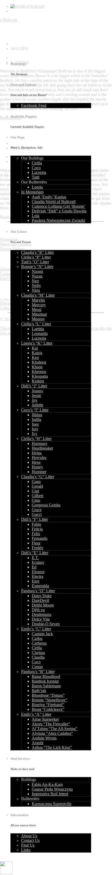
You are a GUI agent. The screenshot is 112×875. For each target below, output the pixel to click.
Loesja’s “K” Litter (36, 343)
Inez (35, 424)
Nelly (36, 285)
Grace (37, 509)
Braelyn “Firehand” (48, 704)
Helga (37, 453)
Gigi (35, 491)
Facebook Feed (33, 105)
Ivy (34, 433)
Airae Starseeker (45, 719)
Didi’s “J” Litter (34, 386)
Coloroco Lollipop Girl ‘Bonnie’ (58, 206)
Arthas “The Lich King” (52, 747)
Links (25, 850)
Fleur (36, 543)
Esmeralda (40, 586)
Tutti (35, 177)
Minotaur (39, 314)
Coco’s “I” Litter (34, 410)
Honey (37, 467)
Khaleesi (39, 362)
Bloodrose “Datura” (48, 695)
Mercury (39, 305)
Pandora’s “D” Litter (38, 591)
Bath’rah (39, 690)
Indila (36, 419)
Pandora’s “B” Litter (38, 671)
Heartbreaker (42, 448)
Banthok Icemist (45, 681)
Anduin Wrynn (44, 738)
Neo (35, 281)
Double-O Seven (46, 624)
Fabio (36, 524)
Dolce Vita (40, 619)
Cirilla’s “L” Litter (36, 324)
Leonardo (40, 333)
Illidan (37, 415)
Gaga (36, 481)
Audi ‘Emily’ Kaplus (49, 197)
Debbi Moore (43, 605)
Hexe (36, 462)
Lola (35, 215)
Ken (35, 357)
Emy (36, 581)
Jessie (36, 395)
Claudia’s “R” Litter (37, 252)
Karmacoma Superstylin (51, 803)
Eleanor (38, 572)
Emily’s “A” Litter (36, 714)
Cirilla (37, 163)
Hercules (39, 457)
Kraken (38, 381)
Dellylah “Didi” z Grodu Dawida (59, 211)
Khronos (39, 371)
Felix (36, 533)
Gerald (37, 486)
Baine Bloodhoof (46, 676)
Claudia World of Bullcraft (54, 201)
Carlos (37, 638)
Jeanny (37, 391)
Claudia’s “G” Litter (37, 476)
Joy (35, 400)
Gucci (37, 514)
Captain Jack (42, 634)
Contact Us (30, 840)
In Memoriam (32, 192)
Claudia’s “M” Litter (38, 295)
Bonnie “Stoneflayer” (49, 700)
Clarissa (38, 652)
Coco (36, 168)
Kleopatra (40, 376)
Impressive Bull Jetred (50, 794)
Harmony (39, 443)
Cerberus (39, 643)
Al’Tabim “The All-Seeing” (54, 728)
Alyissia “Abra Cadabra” (52, 733)
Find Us (27, 845)
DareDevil (40, 600)
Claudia (38, 657)
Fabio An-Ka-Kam (47, 784)
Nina (36, 290)
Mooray (38, 319)
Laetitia (38, 329)
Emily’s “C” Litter (36, 629)
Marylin (38, 300)
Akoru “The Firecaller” (51, 724)
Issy (35, 429)
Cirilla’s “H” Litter (36, 438)
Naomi (37, 271)
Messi (36, 309)
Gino (36, 500)
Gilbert (37, 495)
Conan (37, 666)
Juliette (37, 405)
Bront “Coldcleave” (48, 709)
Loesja (37, 187)
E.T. (35, 557)
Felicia (37, 529)
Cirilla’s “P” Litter (36, 257)
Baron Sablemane (46, 686)
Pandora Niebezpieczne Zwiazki (58, 220)
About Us (29, 836)
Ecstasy (38, 562)
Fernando (39, 538)
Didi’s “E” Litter (34, 552)
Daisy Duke (42, 595)
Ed (34, 567)
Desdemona (41, 614)
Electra (37, 576)
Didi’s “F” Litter (34, 519)
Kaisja (37, 353)
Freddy (37, 548)
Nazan (37, 276)
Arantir (37, 743)
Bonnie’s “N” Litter (37, 266)
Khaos (37, 367)
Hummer (39, 471)
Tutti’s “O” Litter (35, 262)
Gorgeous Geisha (46, 505)
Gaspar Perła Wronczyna (52, 789)
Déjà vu (38, 610)
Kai (35, 348)
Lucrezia (39, 172)
